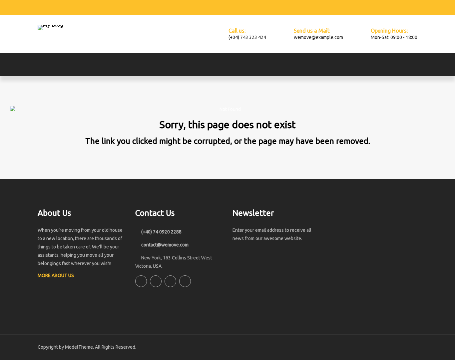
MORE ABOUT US (56, 275)
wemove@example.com (318, 37)
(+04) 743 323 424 (247, 37)
